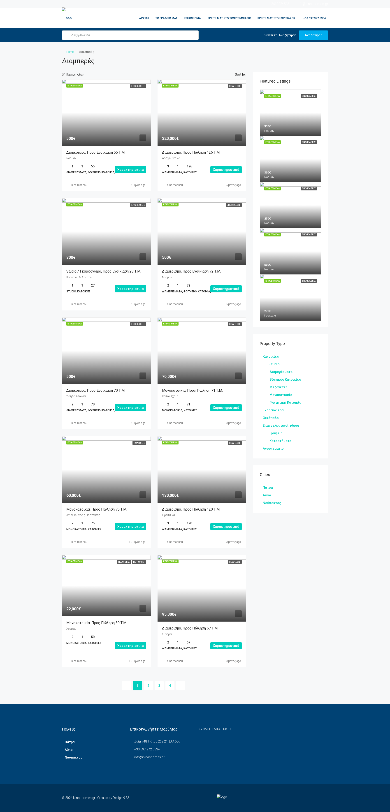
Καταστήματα (280, 441)
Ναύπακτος (272, 503)
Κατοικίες (271, 356)
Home (70, 51)
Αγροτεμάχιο (273, 448)
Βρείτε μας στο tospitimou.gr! (229, 18)
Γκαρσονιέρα (273, 410)
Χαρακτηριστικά (130, 170)
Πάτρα (268, 488)
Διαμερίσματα (280, 372)
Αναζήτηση (314, 35)
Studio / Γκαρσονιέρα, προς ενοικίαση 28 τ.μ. (104, 271)
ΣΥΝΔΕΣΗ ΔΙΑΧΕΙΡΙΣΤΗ (215, 729)
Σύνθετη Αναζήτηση (279, 35)
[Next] (180, 685)
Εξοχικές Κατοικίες (285, 379)
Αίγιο (267, 495)
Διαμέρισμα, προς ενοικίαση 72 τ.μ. (191, 271)
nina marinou (79, 185)
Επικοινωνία (192, 18)
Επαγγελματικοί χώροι (281, 425)
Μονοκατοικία (280, 395)
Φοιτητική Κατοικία (285, 402)
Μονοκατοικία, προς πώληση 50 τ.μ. (96, 623)
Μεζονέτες (278, 387)
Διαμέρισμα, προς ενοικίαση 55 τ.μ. (96, 152)
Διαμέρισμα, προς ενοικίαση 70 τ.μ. (96, 390)
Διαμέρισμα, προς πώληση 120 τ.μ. (191, 509)
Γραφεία (276, 433)
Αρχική (144, 18)
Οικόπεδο (271, 418)
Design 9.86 (121, 798)
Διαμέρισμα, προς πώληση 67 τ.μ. (190, 628)
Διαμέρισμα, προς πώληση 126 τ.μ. (191, 152)
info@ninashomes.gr (149, 757)
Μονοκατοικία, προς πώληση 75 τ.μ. (97, 509)
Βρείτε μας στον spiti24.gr (276, 18)
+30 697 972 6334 (314, 18)
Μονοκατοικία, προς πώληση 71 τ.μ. (192, 390)
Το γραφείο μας (167, 18)
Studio (274, 364)
